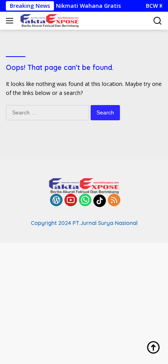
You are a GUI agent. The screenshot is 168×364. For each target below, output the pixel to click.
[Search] (157, 20)
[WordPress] (56, 200)
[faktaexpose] (48, 20)
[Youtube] (70, 200)
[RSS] (114, 200)
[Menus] (11, 20)
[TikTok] (99, 200)
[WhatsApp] (85, 200)
